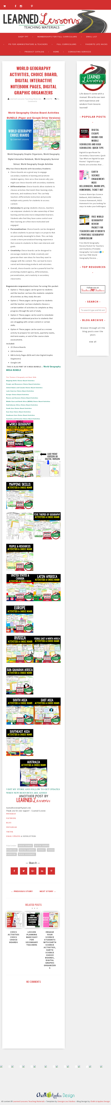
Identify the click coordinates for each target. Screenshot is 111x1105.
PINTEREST (11, 813)
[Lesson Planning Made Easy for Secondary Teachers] (31, 920)
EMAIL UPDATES (13, 836)
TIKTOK (9, 831)
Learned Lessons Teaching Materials (25, 99)
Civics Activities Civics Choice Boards (13, 937)
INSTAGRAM (11, 827)
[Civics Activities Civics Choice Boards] (13, 920)
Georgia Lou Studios (66, 1101)
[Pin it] (51, 871)
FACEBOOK (11, 818)
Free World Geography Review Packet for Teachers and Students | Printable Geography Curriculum (92, 227)
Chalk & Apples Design (100, 1101)
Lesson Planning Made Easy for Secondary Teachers (32, 938)
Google (41, 850)
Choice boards (25, 846)
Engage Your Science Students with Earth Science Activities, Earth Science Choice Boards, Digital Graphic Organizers (49, 950)
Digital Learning (27, 850)
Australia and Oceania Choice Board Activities (23, 418)
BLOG (8, 822)
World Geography (27, 854)
